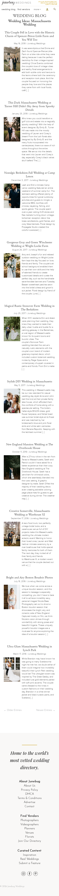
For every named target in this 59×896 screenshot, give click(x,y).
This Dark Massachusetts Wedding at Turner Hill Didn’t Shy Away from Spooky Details (29, 106)
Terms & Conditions (30, 798)
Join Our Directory (29, 841)
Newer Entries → (45, 710)
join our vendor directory (47, 1)
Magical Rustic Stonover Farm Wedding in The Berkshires (29, 307)
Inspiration (29, 855)
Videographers (29, 824)
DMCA (29, 794)
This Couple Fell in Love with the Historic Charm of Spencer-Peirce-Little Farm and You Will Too (29, 36)
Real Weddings (29, 859)
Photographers (30, 820)
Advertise (29, 802)
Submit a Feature (29, 863)
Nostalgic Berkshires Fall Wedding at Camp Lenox (29, 174)
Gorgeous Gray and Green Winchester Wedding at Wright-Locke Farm (29, 244)
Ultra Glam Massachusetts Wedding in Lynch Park (29, 648)
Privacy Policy (29, 790)
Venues (29, 832)
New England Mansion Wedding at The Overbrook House (29, 446)
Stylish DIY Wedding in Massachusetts (29, 381)
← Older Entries (13, 710)
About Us (29, 785)
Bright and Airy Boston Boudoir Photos (29, 577)
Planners (29, 828)
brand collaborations (49, 3)
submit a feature (51, 4)
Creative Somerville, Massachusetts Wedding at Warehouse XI (29, 513)
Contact (29, 806)
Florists (29, 836)
